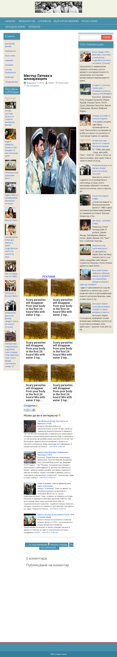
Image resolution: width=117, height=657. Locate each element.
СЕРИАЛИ (34, 26)
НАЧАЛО (10, 21)
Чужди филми (11, 82)
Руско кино (63, 83)
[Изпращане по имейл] (25, 410)
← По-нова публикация (36, 545)
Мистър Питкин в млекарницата (38, 77)
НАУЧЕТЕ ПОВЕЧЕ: (57, 447)
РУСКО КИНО (90, 21)
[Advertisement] (49, 53)
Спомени (9, 65)
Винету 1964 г (11, 220)
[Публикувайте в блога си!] (28, 410)
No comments (33, 86)
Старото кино (61, 654)
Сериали (9, 60)
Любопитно (10, 51)
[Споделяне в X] (30, 410)
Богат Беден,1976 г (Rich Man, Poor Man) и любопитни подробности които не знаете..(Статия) (101, 57)
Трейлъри (9, 77)
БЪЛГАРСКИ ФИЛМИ (66, 21)
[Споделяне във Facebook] (33, 410)
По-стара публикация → (56, 546)
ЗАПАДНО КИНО (15, 26)
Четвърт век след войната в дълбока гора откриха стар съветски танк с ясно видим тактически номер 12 (11, 355)
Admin (51, 83)
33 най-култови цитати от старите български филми (100, 143)
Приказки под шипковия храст (11, 175)
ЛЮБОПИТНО (26, 21)
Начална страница (58, 545)
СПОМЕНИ (44, 21)
